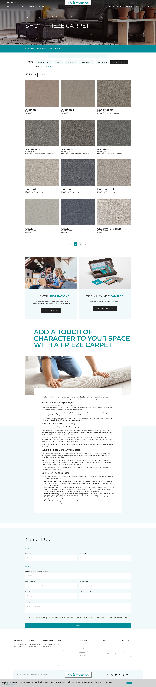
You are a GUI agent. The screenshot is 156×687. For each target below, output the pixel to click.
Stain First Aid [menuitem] (105, 648)
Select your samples (103, 308)
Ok (129, 683)
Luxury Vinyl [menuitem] (61, 648)
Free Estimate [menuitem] (62, 663)
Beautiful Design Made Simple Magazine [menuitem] (88, 651)
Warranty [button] (101, 62)
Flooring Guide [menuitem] (105, 651)
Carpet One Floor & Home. (29, 674)
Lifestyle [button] (70, 62)
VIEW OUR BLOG (50, 310)
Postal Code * (29, 591)
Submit (78, 625)
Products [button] (10, 6)
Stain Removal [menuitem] (105, 645)
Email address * (83, 581)
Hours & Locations (115, 6)
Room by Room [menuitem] (126, 648)
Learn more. (11, 684)
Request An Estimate (132, 6)
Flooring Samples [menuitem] (84, 648)
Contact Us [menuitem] (125, 654)
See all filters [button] (118, 62)
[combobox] (76, 56)
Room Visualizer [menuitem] (84, 645)
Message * (28, 602)
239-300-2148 (32, 646)
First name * (28, 553)
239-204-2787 (18, 646)
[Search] (106, 56)
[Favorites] (145, 6)
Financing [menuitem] (60, 666)
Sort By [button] (42, 74)
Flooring (37, 17)
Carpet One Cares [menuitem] (127, 651)
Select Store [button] (11, 2)
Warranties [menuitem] (104, 657)
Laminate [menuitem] (60, 657)
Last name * (82, 553)
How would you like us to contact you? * (36, 571)
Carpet (44, 17)
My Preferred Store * (85, 591)
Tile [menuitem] (59, 660)
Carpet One (28, 17)
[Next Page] (86, 244)
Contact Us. (57, 48)
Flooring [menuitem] (60, 645)
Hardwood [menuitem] (61, 651)
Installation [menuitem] (104, 660)
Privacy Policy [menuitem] (126, 660)
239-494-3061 (47, 646)
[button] (142, 6)
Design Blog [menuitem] (82, 655)
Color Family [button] (85, 62)
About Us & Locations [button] (36, 6)
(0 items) (148, 6)
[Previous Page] (70, 244)
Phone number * (30, 581)
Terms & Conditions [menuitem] (128, 657)
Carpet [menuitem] (60, 654)
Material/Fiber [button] (43, 62)
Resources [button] (21, 6)
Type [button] (57, 62)
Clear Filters (48, 66)
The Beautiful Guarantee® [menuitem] (108, 654)
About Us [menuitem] (125, 645)
